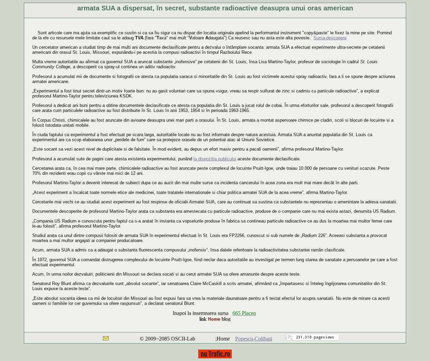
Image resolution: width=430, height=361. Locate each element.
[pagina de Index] (215, 319)
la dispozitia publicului (215, 158)
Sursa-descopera (329, 37)
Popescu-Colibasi (253, 339)
